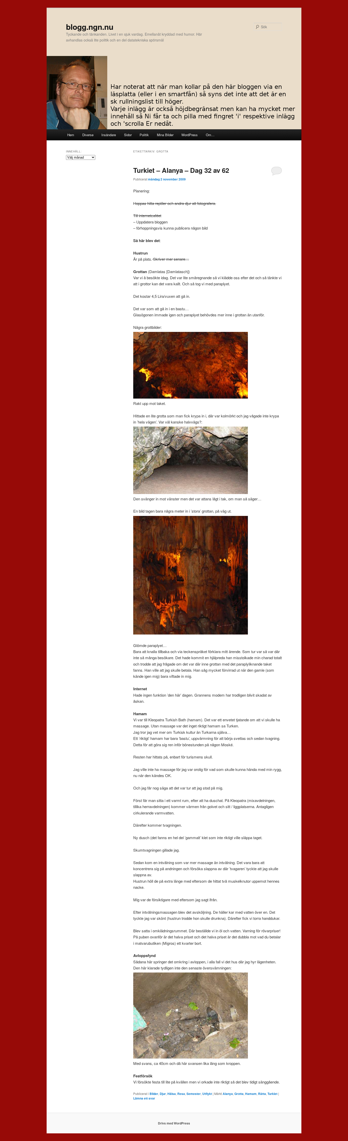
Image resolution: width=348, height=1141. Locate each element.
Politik (144, 134)
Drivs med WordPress (174, 1123)
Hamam (251, 1093)
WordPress (189, 134)
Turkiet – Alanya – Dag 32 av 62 (181, 170)
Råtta (262, 1093)
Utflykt (207, 1093)
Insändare (108, 134)
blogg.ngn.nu (89, 26)
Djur (163, 1093)
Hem (70, 134)
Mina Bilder (165, 134)
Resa (181, 1093)
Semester (193, 1093)
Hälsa (171, 1093)
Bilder (154, 1093)
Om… (210, 134)
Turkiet (272, 1093)
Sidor (128, 134)
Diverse (87, 134)
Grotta (239, 1093)
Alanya (228, 1093)
